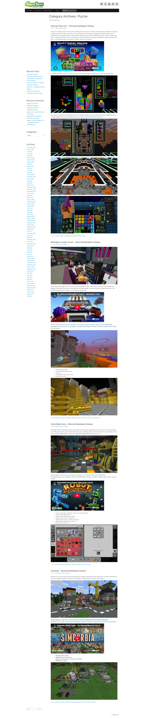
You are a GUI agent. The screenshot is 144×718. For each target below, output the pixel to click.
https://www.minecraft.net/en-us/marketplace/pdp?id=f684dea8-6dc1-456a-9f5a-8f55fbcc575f (88, 73)
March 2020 (30, 185)
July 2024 (29, 151)
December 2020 (31, 176)
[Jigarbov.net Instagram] (117, 4)
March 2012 (30, 290)
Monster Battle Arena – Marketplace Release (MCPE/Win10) (35, 122)
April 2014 (29, 254)
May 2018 (29, 210)
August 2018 (30, 206)
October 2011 (30, 292)
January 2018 (30, 218)
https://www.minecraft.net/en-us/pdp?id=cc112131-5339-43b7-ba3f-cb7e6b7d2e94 (83, 475)
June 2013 (30, 275)
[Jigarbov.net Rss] (113, 4)
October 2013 (30, 266)
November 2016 (31, 233)
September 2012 (31, 287)
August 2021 (30, 166)
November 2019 (31, 189)
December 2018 (31, 202)
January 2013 (30, 283)
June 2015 (30, 241)
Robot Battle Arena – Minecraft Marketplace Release (72, 424)
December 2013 (31, 262)
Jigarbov (62, 235)
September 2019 (31, 191)
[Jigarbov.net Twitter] (101, 4)
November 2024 (31, 147)
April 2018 (29, 212)
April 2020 (29, 183)
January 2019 (30, 199)
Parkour (89, 417)
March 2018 (30, 214)
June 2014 (30, 250)
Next (40, 709)
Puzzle (83, 235)
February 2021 (31, 174)
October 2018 (30, 204)
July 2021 (29, 168)
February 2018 (31, 216)
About (57, 10)
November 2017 (31, 222)
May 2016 (29, 237)
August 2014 (30, 246)
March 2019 (30, 197)
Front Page (29, 10)
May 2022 (29, 164)
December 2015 (31, 239)
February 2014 (31, 258)
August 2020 (30, 178)
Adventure (57, 235)
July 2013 (29, 273)
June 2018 (30, 208)
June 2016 (30, 235)
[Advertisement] (33, 40)
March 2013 (30, 281)
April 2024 (29, 155)
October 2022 (30, 162)
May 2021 (29, 172)
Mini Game (84, 417)
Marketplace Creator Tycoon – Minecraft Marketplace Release (75, 242)
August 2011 (30, 294)
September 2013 (31, 269)
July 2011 (29, 296)
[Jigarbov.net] (34, 4)
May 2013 (29, 277)
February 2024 (31, 157)
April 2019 (29, 195)
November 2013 (31, 264)
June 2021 (30, 170)
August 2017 (30, 229)
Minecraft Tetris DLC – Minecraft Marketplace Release (72, 26)
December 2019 (31, 187)
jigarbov (65, 28)
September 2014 (31, 243)
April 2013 (29, 279)
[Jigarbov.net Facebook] (105, 4)
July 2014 (29, 248)
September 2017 (31, 227)
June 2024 (30, 153)
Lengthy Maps (68, 235)
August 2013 (30, 271)
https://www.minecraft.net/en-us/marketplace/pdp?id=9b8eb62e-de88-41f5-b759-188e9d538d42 (86, 324)
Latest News (38, 10)
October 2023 (30, 160)
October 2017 (30, 225)
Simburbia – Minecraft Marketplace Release (68, 571)
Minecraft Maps (48, 10)
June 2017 (30, 231)
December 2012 (31, 285)
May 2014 (29, 252)
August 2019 (30, 193)
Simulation (97, 417)
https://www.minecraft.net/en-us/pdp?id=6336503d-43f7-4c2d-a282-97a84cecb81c (85, 620)
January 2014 (30, 260)
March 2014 (30, 256)
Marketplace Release (76, 235)
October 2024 (30, 149)
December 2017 (31, 220)
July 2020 (29, 181)
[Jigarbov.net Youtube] (109, 4)
